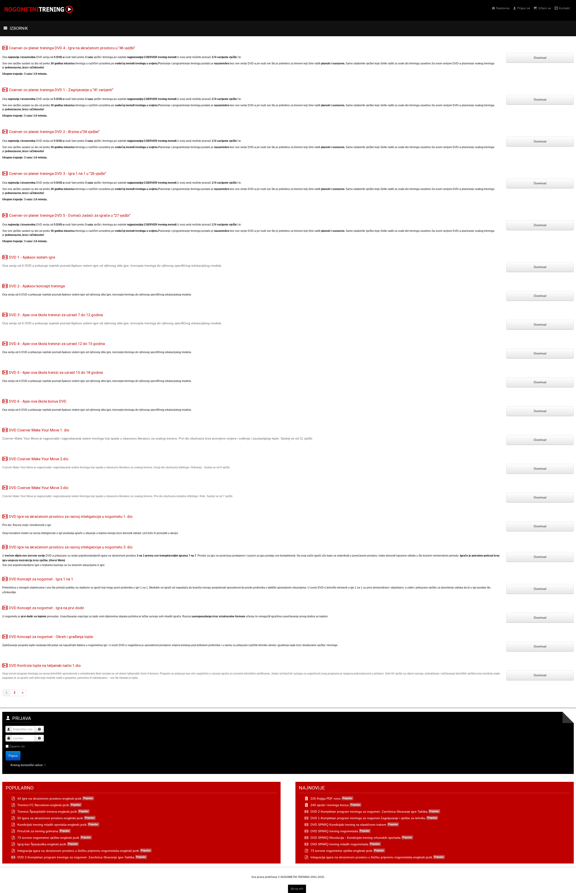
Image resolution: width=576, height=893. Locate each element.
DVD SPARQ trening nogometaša (334, 831)
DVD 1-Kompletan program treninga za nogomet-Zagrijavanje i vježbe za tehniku (367, 818)
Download (540, 57)
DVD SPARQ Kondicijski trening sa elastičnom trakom (348, 824)
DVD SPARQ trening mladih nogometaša (339, 844)
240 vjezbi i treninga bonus (329, 805)
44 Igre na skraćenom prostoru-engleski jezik (49, 798)
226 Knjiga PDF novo (325, 798)
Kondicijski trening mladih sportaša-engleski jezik (52, 824)
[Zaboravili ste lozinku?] (39, 738)
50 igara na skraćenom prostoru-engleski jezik (50, 818)
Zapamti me (17, 746)
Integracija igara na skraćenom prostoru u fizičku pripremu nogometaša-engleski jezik (78, 850)
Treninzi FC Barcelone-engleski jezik (43, 805)
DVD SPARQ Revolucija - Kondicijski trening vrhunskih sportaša (355, 837)
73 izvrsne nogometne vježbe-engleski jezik (48, 837)
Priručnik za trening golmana (37, 831)
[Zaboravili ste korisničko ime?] (39, 729)
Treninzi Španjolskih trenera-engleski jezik (47, 811)
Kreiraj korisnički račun (27, 765)
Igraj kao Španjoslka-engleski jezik (41, 844)
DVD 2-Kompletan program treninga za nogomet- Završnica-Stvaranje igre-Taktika (75, 857)
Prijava (13, 755)
